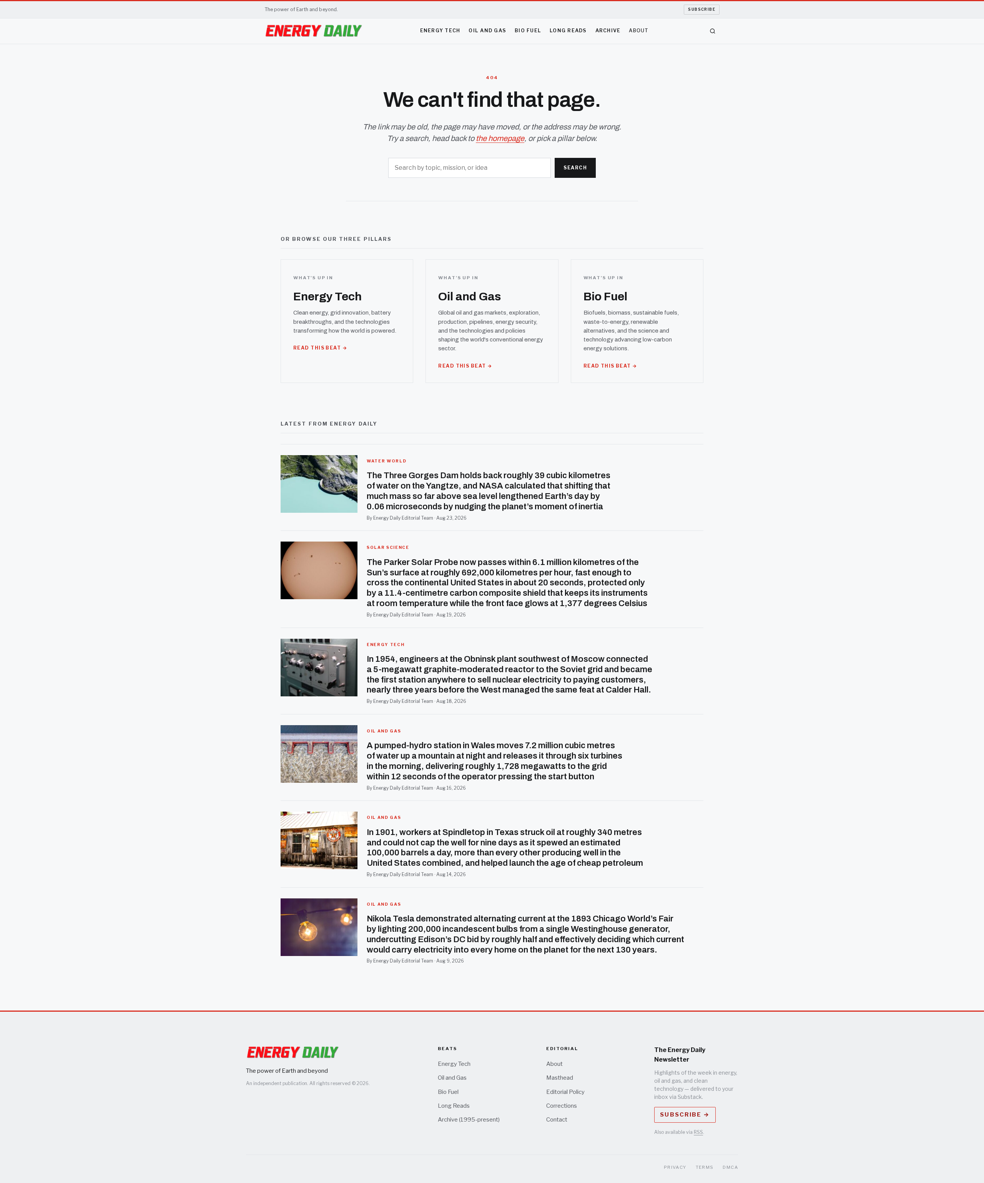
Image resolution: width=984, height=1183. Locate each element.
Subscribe (701, 9)
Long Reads (568, 30)
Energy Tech (440, 30)
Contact (556, 1119)
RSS (698, 1132)
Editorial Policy (565, 1092)
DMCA (730, 1167)
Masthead (559, 1077)
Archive (608, 30)
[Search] (713, 31)
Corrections (561, 1105)
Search (575, 168)
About (638, 30)
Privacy (675, 1167)
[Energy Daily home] (313, 31)
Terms (705, 1167)
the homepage (500, 138)
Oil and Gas (487, 30)
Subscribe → (685, 1114)
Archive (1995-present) (469, 1119)
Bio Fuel (528, 30)
